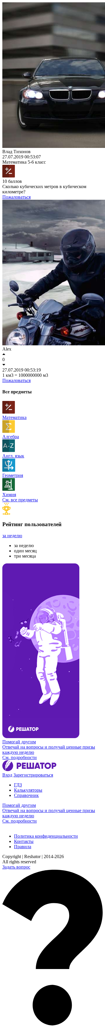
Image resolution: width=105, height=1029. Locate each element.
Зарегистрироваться (33, 774)
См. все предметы (20, 499)
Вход (7, 774)
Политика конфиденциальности (46, 836)
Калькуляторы (28, 790)
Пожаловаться (16, 197)
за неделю (12, 535)
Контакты (24, 841)
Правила (22, 846)
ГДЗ (18, 784)
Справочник (26, 795)
